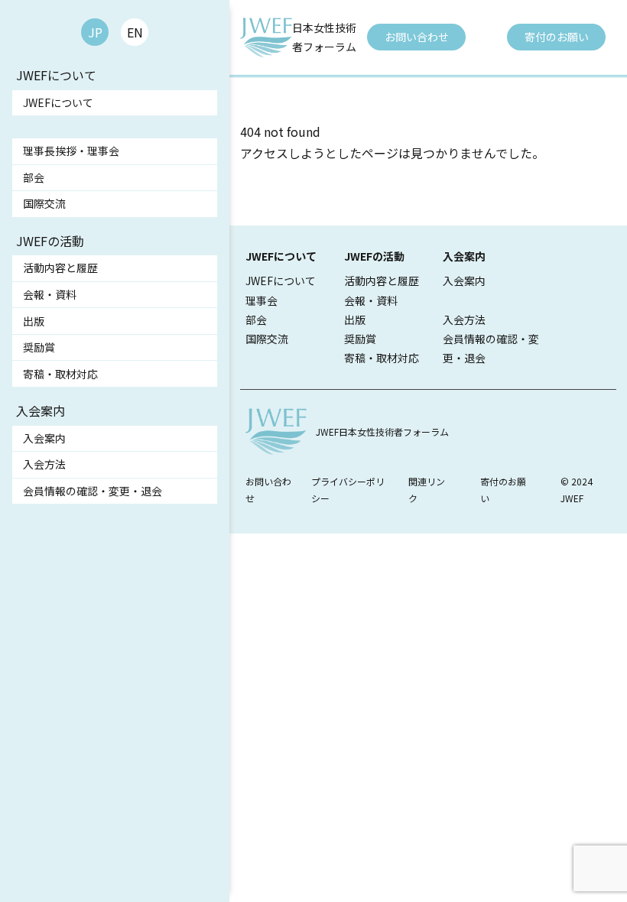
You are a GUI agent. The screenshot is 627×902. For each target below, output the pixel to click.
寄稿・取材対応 (60, 373)
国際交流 (44, 203)
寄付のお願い (557, 36)
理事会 (261, 300)
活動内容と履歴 (60, 267)
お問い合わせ (417, 36)
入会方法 (44, 464)
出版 (33, 321)
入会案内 (44, 438)
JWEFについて (58, 102)
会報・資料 (49, 294)
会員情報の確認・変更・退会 (92, 490)
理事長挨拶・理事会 (71, 150)
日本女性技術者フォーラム (324, 37)
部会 (33, 177)
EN (135, 32)
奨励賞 (39, 347)
